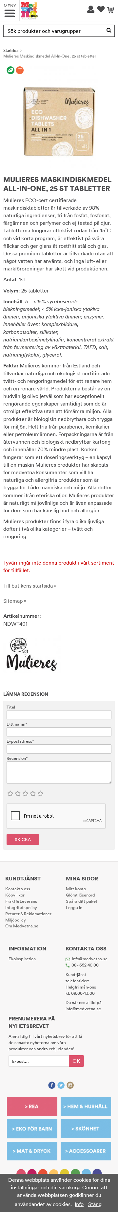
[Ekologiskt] (11, 70)
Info (79, 1204)
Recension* (17, 758)
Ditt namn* (17, 724)
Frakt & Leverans (21, 901)
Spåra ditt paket (81, 901)
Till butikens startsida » (30, 585)
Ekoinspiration (22, 958)
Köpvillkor (15, 894)
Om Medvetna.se (21, 925)
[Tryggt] (20, 70)
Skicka (23, 839)
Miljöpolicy (15, 919)
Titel (11, 707)
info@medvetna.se (90, 958)
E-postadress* (20, 741)
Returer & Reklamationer (28, 913)
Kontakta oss (17, 888)
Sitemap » (15, 600)
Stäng (95, 1204)
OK (76, 1061)
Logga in (74, 907)
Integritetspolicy (21, 907)
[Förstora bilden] (59, 117)
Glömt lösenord (80, 894)
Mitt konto (76, 888)
